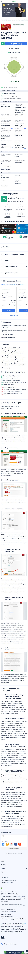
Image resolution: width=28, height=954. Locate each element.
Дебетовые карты (10, 284)
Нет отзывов (15, 48)
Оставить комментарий (14, 848)
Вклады (3, 284)
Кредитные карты (20, 284)
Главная (3, 20)
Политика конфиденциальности (8, 880)
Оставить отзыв (15, 52)
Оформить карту (16, 44)
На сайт (9, 310)
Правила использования (7, 882)
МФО (2, 861)
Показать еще (14, 315)
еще (12, 128)
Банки (3, 868)
